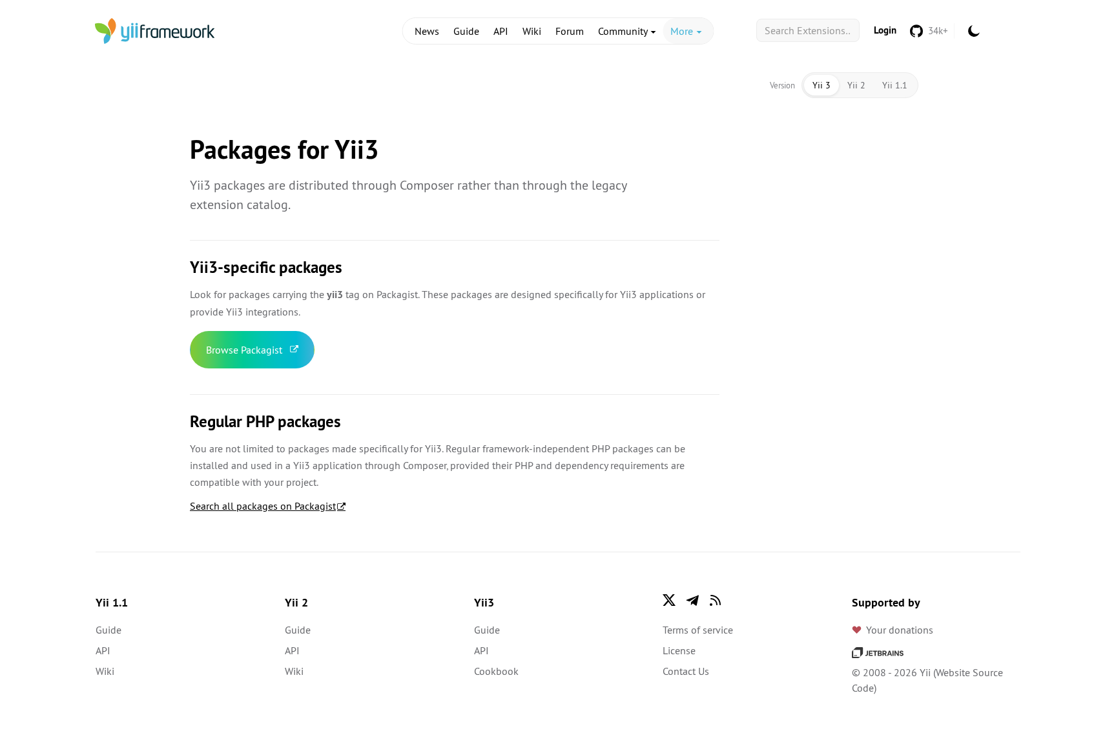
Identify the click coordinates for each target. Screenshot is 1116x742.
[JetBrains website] (878, 651)
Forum (569, 31)
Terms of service (698, 629)
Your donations (899, 629)
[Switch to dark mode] (974, 31)
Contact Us (686, 671)
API (500, 31)
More (683, 31)
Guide (466, 31)
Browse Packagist (244, 349)
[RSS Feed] (715, 600)
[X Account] (669, 600)
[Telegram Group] (692, 600)
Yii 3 (821, 85)
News (427, 31)
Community (624, 31)
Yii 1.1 (894, 85)
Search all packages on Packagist (263, 505)
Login (885, 30)
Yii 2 (856, 85)
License (679, 650)
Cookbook (496, 671)
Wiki (531, 31)
